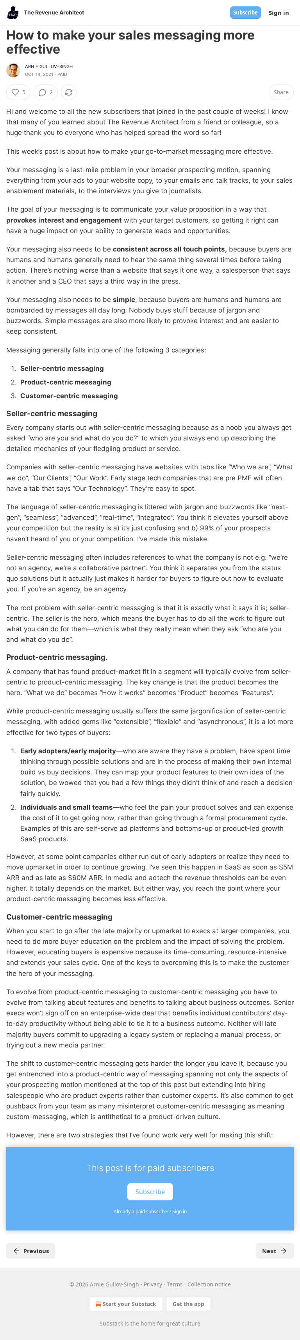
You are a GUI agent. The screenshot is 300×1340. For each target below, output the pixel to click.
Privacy (153, 1284)
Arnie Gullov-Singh (49, 66)
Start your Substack (129, 1304)
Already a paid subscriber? (150, 1211)
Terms (175, 1284)
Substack (111, 1323)
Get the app (188, 1304)
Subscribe (245, 12)
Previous (36, 1251)
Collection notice (209, 1284)
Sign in (279, 12)
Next (269, 1251)
